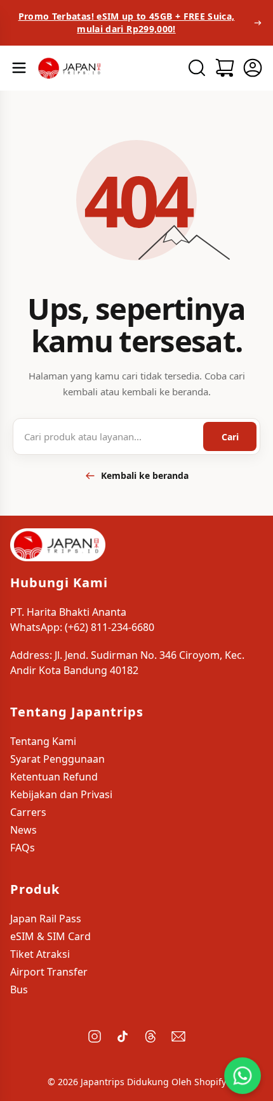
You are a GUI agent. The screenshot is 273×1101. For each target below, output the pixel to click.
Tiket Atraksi (40, 954)
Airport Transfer (49, 972)
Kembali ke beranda (145, 475)
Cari (230, 437)
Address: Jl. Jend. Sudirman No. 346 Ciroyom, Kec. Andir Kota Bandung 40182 (127, 662)
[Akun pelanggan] (253, 68)
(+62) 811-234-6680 (109, 627)
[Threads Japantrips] (150, 1036)
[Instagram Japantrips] (94, 1036)
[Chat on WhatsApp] (242, 1075)
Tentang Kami (43, 741)
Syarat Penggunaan (57, 759)
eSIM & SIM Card (50, 936)
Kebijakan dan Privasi (61, 794)
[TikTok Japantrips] (122, 1036)
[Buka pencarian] (197, 68)
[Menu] (19, 68)
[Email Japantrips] (178, 1036)
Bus (19, 989)
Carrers (28, 812)
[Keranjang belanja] (225, 68)
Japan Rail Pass (45, 919)
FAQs (22, 848)
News (23, 830)
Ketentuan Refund (54, 777)
